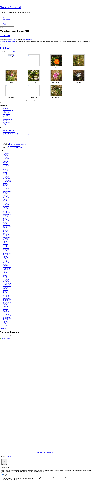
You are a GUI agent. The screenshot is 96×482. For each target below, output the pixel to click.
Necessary (5, 474)
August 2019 (6, 215)
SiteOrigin (10, 456)
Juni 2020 (5, 208)
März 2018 (5, 233)
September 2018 (7, 226)
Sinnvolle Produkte (7, 120)
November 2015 (7, 267)
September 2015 (7, 269)
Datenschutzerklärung (48, 452)
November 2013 (7, 299)
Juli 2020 (5, 207)
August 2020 (6, 206)
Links (4, 22)
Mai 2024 (5, 172)
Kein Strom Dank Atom (8, 130)
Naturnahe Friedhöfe (8, 118)
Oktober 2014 (6, 284)
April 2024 (5, 173)
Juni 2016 (5, 257)
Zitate (4, 20)
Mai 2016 (5, 258)
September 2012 (7, 318)
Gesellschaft (6, 112)
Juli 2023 (5, 183)
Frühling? (5, 48)
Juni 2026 (5, 156)
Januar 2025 (6, 166)
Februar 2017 (6, 248)
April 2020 (5, 210)
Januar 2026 (6, 158)
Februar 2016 (6, 263)
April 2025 (5, 162)
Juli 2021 (5, 199)
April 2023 (5, 185)
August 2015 (6, 271)
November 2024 (7, 168)
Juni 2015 (5, 273)
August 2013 (6, 303)
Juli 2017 (5, 241)
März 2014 (5, 294)
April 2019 (5, 219)
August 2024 (6, 169)
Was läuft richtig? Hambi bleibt (10, 133)
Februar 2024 (6, 176)
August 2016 (6, 254)
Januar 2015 (6, 280)
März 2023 (5, 187)
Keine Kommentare (27, 39)
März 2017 (5, 246)
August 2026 (6, 153)
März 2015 (5, 277)
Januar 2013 (6, 313)
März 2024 (5, 174)
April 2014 (5, 292)
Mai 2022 (5, 193)
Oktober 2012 (6, 317)
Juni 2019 (5, 216)
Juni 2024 (5, 170)
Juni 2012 (5, 322)
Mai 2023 (5, 184)
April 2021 (5, 200)
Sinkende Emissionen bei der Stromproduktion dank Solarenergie (18, 134)
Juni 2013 (5, 306)
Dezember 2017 (7, 237)
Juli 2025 (5, 160)
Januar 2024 (6, 177)
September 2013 (7, 302)
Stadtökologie (6, 122)
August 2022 (6, 192)
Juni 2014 (5, 290)
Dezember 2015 (7, 265)
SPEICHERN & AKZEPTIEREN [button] (10, 479)
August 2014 (6, 287)
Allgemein (5, 108)
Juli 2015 (5, 272)
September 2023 (7, 181)
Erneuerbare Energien (8, 110)
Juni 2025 (5, 161)
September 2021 (7, 198)
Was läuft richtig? (7, 124)
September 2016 (7, 253)
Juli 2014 (5, 288)
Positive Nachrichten (8, 119)
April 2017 (5, 245)
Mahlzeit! (5, 35)
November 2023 (7, 180)
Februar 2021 (6, 203)
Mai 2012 (5, 324)
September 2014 (7, 286)
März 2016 (5, 261)
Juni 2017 (5, 242)
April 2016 (5, 260)
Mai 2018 (5, 230)
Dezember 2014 (7, 282)
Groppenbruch (6, 19)
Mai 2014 (5, 291)
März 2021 (5, 202)
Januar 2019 (6, 222)
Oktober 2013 (6, 300)
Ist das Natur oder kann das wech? (17, 144)
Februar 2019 (6, 221)
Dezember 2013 (7, 298)
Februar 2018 (6, 234)
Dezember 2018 (7, 223)
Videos (4, 123)
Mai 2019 (5, 218)
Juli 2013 (5, 305)
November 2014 (7, 283)
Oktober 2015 (6, 268)
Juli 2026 (5, 154)
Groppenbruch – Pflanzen (14, 146)
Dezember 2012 (7, 314)
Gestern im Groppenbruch (9, 132)
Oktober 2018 (6, 225)
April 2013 (5, 309)
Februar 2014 (6, 295)
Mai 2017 (5, 244)
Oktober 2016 (6, 252)
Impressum (5, 23)
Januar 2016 (6, 264)
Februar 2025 (6, 165)
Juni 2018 (5, 229)
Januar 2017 (6, 249)
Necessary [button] (4, 472)
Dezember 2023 (7, 179)
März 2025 (5, 164)
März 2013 (5, 310)
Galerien (5, 24)
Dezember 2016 (7, 250)
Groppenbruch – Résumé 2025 (10, 136)
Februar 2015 (6, 279)
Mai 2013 (5, 307)
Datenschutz (4, 328)
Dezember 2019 (7, 212)
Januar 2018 (6, 235)
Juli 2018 (5, 227)
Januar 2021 (6, 204)
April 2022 (5, 195)
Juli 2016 (5, 256)
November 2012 (7, 315)
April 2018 (5, 231)
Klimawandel (6, 116)
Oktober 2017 (6, 238)
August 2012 (6, 319)
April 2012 (5, 325)
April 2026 (5, 157)
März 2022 (5, 196)
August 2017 (6, 240)
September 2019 (7, 214)
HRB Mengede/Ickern (8, 115)
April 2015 (5, 276)
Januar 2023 (6, 189)
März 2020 (5, 211)
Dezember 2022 (7, 191)
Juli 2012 (5, 321)
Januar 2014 (6, 296)
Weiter (2, 44)
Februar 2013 (6, 311)
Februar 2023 (6, 188)
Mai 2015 (5, 275)
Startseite (5, 17)
